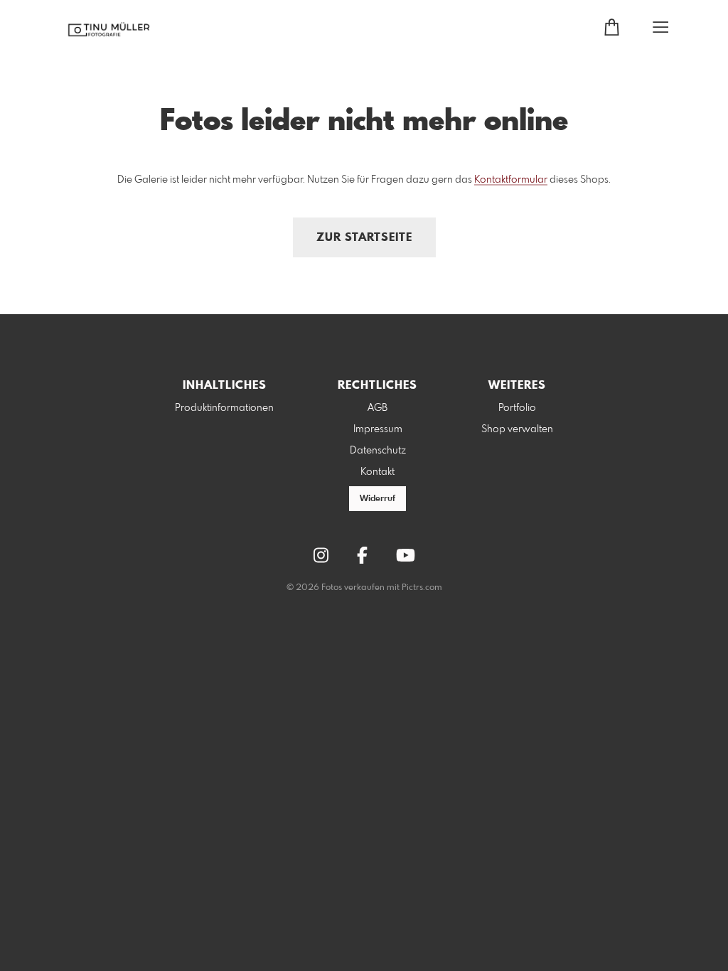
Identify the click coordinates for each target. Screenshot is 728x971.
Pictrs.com (422, 588)
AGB (377, 408)
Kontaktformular (510, 180)
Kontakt (377, 472)
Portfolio (517, 408)
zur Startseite (364, 238)
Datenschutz (378, 451)
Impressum (377, 429)
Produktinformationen (224, 408)
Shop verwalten (517, 429)
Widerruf (377, 499)
